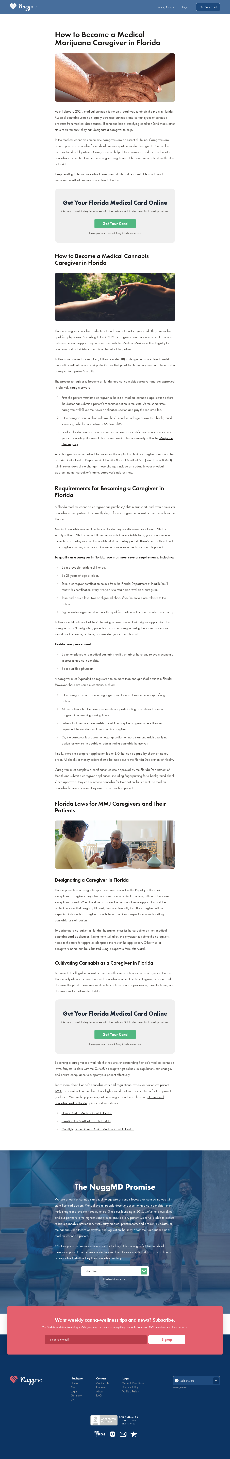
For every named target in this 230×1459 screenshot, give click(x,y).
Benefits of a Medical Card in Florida (86, 1121)
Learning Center (165, 7)
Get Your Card (208, 7)
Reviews (101, 1387)
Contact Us (102, 1383)
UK (72, 1399)
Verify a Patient (131, 1391)
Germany (76, 1395)
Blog (73, 1387)
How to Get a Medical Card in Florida (87, 1113)
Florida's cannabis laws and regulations (105, 1085)
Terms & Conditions (133, 1383)
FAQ (99, 1395)
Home (74, 1383)
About (99, 1391)
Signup (167, 1339)
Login (185, 7)
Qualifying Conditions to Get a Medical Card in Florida (98, 1129)
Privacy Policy (130, 1387)
